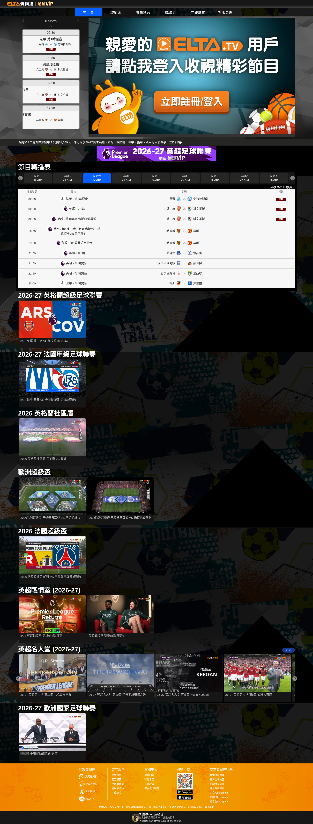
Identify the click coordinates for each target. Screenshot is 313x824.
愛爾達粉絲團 (217, 775)
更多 (288, 650)
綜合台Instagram (219, 801)
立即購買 (198, 12)
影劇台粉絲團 (217, 784)
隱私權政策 (118, 788)
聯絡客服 (149, 779)
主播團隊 (90, 791)
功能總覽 (116, 792)
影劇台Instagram (219, 797)
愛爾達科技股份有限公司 (111, 807)
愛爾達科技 (91, 776)
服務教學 (149, 784)
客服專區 (225, 12)
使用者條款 (118, 784)
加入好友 (90, 799)
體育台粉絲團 (217, 779)
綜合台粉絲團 (217, 788)
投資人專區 (91, 784)
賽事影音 (143, 12)
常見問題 (149, 775)
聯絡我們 (209, 807)
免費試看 (116, 775)
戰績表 (170, 12)
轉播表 (115, 12)
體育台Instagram (219, 792)
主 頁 (88, 12)
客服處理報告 (151, 788)
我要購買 (116, 779)
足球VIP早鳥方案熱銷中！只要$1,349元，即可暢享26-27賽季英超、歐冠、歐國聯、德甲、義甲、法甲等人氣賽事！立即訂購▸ (100, 142)
